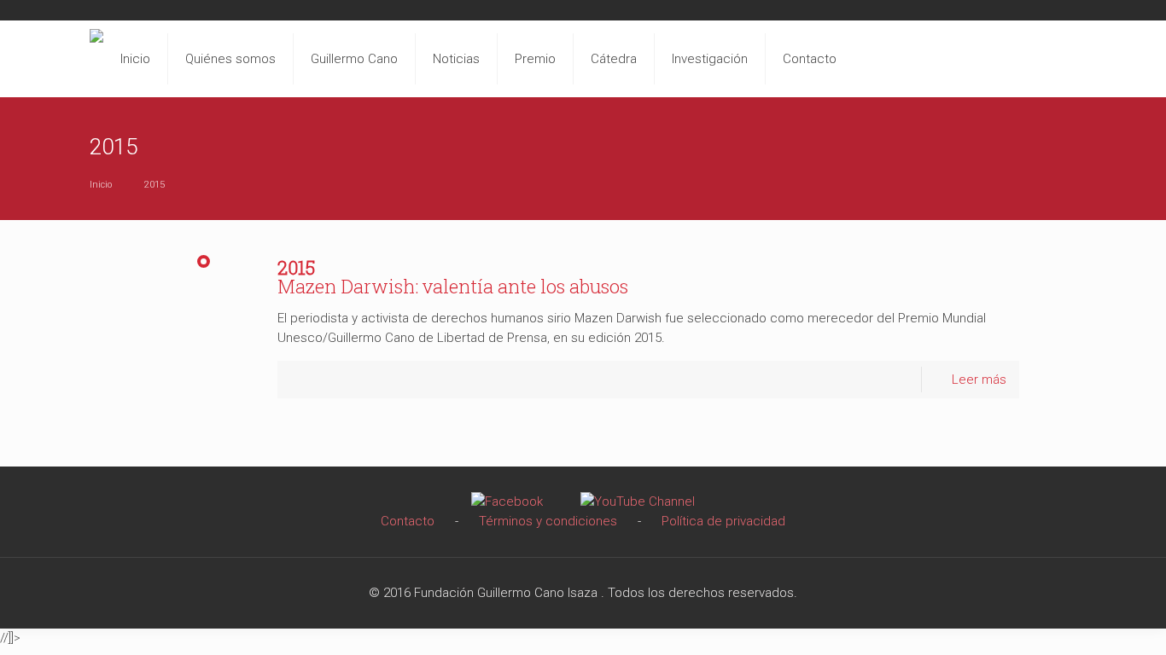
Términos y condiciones (548, 521)
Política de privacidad (723, 521)
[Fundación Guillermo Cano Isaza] (96, 54)
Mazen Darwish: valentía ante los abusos (452, 277)
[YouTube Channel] (637, 501)
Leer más (979, 379)
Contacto (407, 521)
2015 (154, 184)
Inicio (101, 184)
